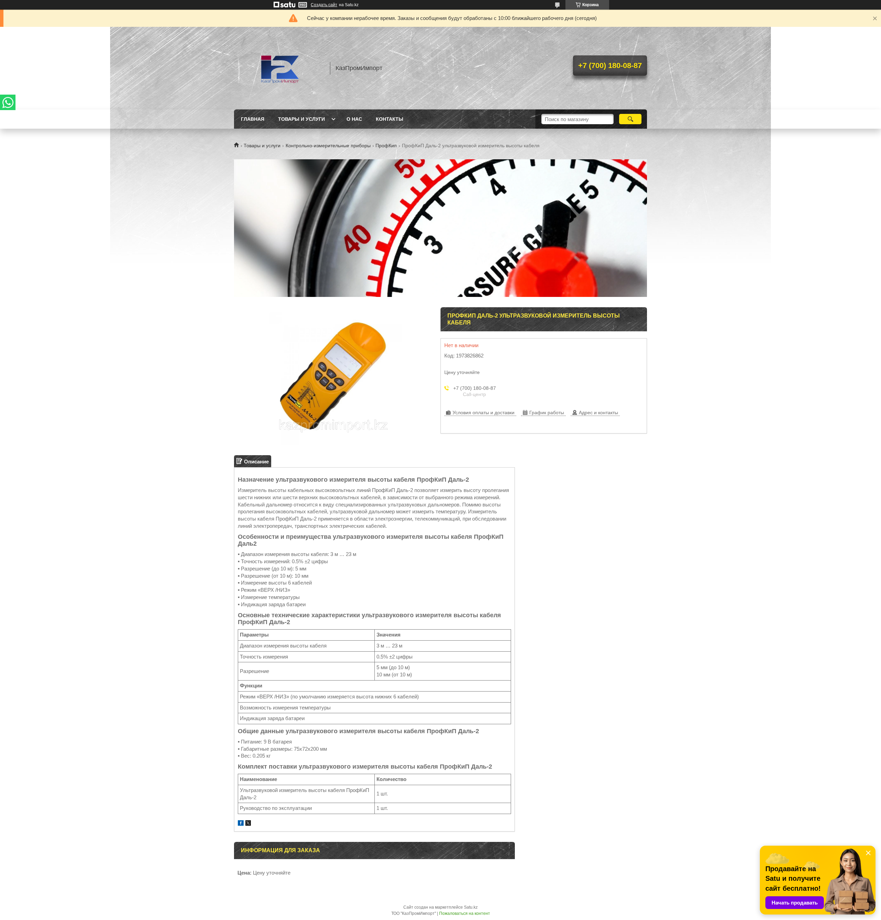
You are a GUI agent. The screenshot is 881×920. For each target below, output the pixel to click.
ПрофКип (386, 145)
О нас (354, 119)
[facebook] (241, 824)
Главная (252, 119)
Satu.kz (471, 907)
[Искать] (630, 119)
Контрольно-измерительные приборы (328, 145)
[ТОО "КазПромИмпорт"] (278, 68)
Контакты (389, 119)
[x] (248, 824)
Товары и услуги (301, 119)
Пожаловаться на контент (464, 913)
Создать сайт (324, 4)
